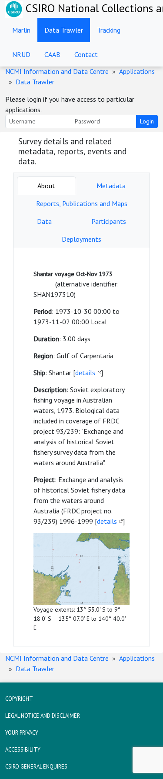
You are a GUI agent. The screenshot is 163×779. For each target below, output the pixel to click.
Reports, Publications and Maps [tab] (81, 203)
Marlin (21, 30)
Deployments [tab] (81, 239)
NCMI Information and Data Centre (57, 71)
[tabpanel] (81, 447)
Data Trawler (63, 30)
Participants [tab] (108, 221)
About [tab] (46, 185)
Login (147, 121)
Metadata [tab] (111, 185)
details (85, 372)
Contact (86, 54)
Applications (137, 71)
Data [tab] (44, 221)
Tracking (108, 30)
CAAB (52, 54)
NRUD (21, 54)
